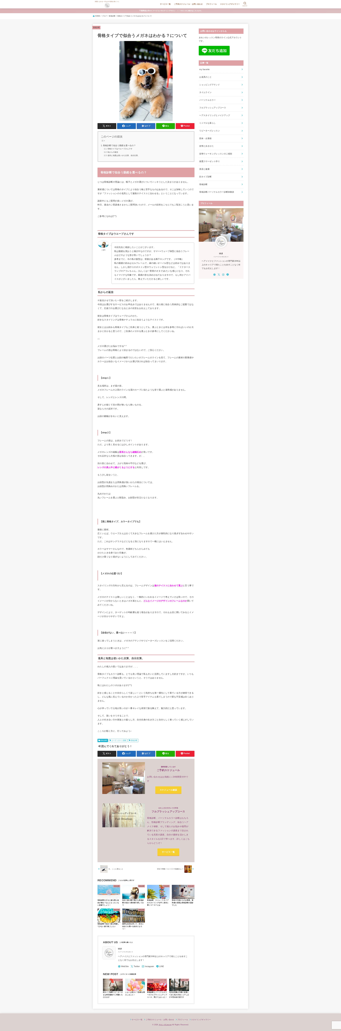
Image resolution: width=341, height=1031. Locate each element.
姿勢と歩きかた (206, 146)
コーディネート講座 (118, 740)
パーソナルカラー (207, 100)
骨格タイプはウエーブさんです (119, 149)
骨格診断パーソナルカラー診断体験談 (216, 192)
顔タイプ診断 (205, 177)
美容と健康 (204, 169)
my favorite (204, 69)
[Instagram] (148, 966)
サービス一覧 (165, 4)
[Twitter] (135, 966)
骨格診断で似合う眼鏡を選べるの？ (119, 145)
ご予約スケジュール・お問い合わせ (188, 4)
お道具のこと (205, 77)
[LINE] (160, 966)
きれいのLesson (165, 1025)
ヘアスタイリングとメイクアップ (214, 115)
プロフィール (211, 4)
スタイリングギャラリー (230, 4)
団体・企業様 (205, 138)
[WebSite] (123, 966)
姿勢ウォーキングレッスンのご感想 (215, 154)
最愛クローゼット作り (209, 161)
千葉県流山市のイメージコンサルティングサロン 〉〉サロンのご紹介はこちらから (170, 11)
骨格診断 (96, 27)
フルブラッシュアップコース (212, 108)
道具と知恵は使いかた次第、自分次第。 (123, 155)
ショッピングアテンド (209, 85)
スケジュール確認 (168, 790)
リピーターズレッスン (209, 131)
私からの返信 (112, 152)
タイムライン (205, 92)
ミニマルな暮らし (207, 123)
